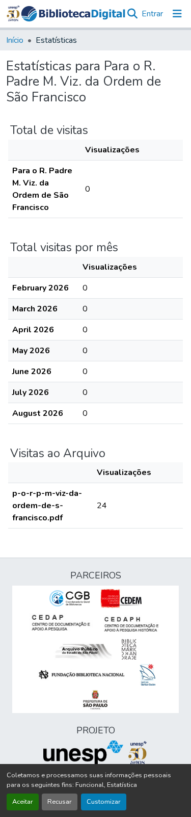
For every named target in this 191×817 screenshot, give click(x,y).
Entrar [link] (152, 13)
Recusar (59, 801)
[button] (73, 13)
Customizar (104, 801)
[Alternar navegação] (177, 13)
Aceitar (22, 801)
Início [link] (14, 40)
